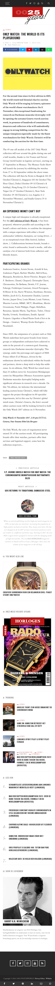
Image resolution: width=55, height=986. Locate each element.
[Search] (48, 3)
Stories (36, 754)
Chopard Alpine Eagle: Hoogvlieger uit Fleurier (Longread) (30, 826)
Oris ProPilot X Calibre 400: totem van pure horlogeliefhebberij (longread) (29, 849)
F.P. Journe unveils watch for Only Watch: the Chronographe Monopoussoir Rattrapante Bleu (27, 475)
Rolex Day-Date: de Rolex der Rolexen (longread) (30, 858)
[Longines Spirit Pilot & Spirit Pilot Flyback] (9, 740)
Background (25, 752)
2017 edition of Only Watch (23, 220)
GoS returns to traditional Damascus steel (27, 490)
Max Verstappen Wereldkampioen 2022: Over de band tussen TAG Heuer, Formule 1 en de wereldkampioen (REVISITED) (34, 761)
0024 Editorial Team (20, 43)
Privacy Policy (40, 978)
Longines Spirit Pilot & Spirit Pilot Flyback (33, 740)
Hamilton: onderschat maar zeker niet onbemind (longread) (26, 837)
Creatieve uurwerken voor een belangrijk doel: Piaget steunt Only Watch (27, 593)
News (8, 30)
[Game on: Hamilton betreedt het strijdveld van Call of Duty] (9, 724)
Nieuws (23, 754)
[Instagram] (34, 3)
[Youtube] (38, 3)
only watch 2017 (14, 45)
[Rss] (42, 3)
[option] (27, 579)
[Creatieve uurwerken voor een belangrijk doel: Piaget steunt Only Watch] (27, 575)
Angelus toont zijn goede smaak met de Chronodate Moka (34, 708)
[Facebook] (26, 3)
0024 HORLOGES (35, 538)
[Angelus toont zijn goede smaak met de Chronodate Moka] (9, 708)
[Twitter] (30, 3)
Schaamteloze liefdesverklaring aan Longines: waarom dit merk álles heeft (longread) (30, 786)
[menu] (7, 3)
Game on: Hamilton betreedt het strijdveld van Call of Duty (31, 724)
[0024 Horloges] (27, 16)
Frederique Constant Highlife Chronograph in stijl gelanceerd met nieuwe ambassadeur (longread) (30, 813)
